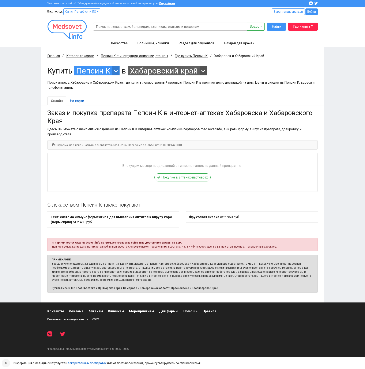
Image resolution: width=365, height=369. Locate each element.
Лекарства (119, 43)
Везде (254, 27)
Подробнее (167, 3)
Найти (276, 27)
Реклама (76, 311)
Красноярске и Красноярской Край (194, 288)
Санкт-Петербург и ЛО (81, 11)
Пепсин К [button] (93, 70)
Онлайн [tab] (57, 101)
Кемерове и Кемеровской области (146, 288)
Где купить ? (303, 27)
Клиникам (116, 311)
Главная (53, 56)
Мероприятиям (141, 311)
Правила (209, 311)
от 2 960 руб (214, 217)
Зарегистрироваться (288, 11)
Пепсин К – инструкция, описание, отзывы (134, 56)
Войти (311, 11)
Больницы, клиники (153, 43)
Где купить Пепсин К (191, 56)
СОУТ (95, 319)
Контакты (55, 311)
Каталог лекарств (80, 56)
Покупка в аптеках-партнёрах (184, 177)
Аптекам (96, 311)
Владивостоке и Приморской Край (99, 288)
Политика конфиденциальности (67, 319)
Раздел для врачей (239, 43)
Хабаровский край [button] (164, 70)
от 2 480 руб (111, 219)
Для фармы (168, 311)
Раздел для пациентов (196, 43)
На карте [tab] (77, 101)
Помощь (190, 311)
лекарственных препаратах (87, 363)
